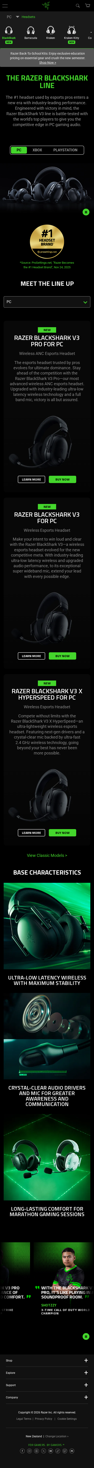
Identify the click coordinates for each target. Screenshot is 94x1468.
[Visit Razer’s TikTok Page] (58, 1451)
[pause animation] (86, 1336)
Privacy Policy (43, 1418)
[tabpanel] (47, 590)
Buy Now (62, 479)
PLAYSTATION (65, 150)
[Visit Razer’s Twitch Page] (65, 1451)
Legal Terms (23, 1418)
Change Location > (56, 1436)
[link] (46, 5)
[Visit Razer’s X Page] (43, 1451)
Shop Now (47, 62)
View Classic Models (47, 855)
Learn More (31, 479)
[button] (5, 5)
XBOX (37, 150)
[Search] (77, 5)
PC (19, 150)
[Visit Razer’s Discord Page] (72, 1451)
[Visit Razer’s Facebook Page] (22, 1451)
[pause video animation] (88, 212)
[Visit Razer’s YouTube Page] (50, 1451)
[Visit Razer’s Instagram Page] (29, 1451)
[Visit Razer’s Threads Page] (36, 1451)
